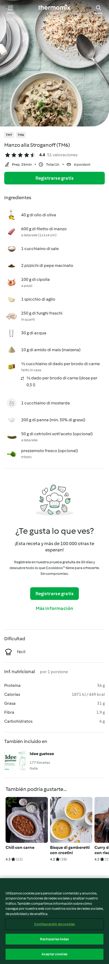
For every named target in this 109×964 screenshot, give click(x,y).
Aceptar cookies (54, 954)
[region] (54, 921)
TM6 (21, 135)
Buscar (98, 13)
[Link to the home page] (54, 9)
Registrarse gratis (54, 178)
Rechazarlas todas (54, 939)
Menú (10, 13)
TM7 (9, 135)
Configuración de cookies (54, 924)
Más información (55, 608)
